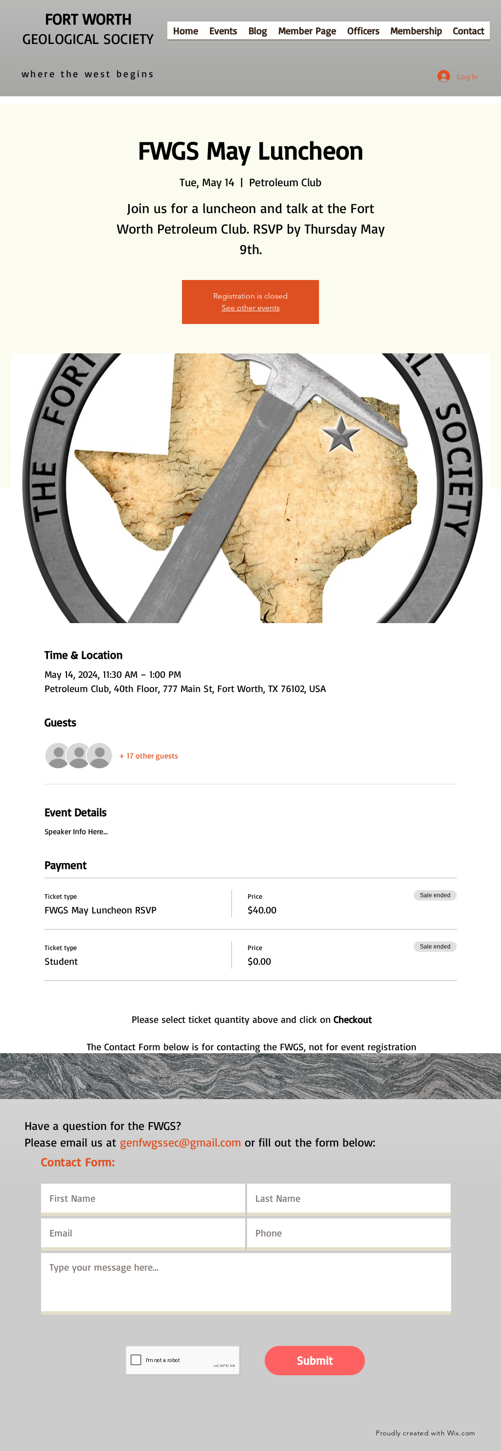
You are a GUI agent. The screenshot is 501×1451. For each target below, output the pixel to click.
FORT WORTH (88, 18)
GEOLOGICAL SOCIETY (88, 38)
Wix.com (461, 1433)
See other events (251, 307)
